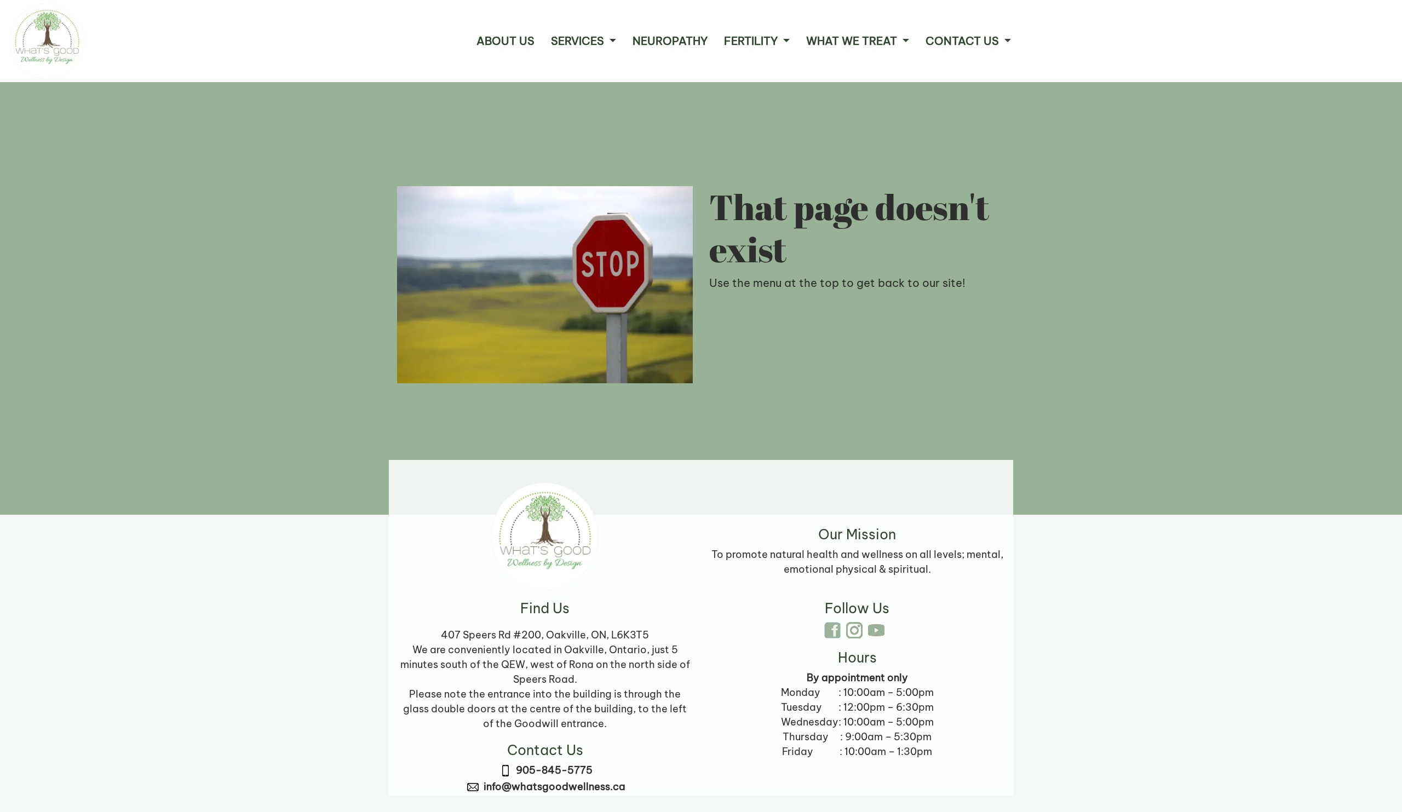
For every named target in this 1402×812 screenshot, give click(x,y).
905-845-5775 (554, 770)
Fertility (752, 41)
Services (579, 41)
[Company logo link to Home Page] (47, 41)
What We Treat (853, 41)
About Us (505, 41)
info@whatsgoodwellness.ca (554, 786)
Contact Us (964, 41)
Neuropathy (670, 41)
